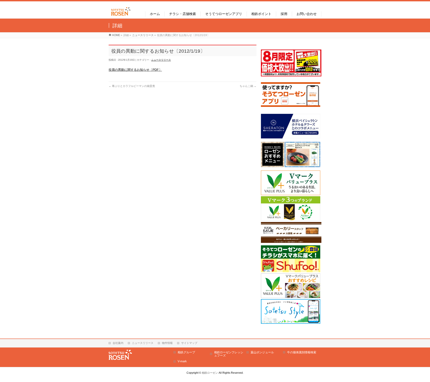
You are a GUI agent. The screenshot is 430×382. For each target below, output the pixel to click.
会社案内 (118, 343)
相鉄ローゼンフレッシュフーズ (228, 354)
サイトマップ (189, 343)
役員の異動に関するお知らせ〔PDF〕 (135, 69)
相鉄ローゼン (210, 372)
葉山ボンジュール (262, 352)
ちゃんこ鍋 (248, 86)
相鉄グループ (186, 352)
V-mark (182, 361)
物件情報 (167, 343)
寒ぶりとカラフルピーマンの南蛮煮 (132, 86)
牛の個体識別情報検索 (301, 352)
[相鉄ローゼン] (121, 16)
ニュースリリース (161, 59)
